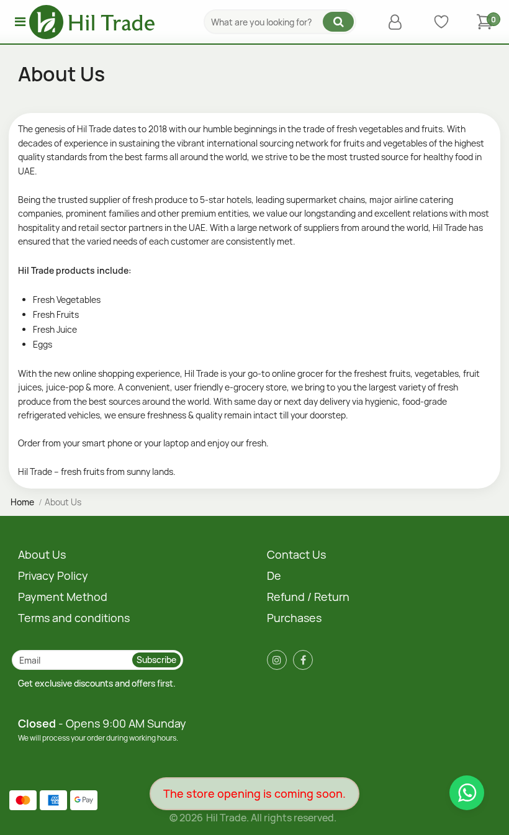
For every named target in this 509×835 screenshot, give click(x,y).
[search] (338, 22)
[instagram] (277, 660)
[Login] (398, 21)
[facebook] (303, 660)
